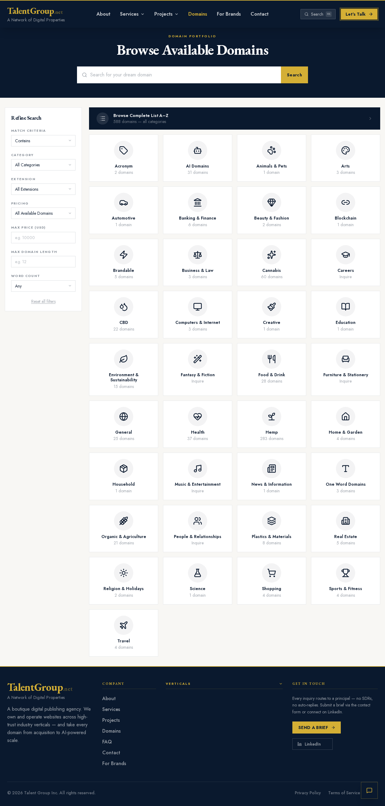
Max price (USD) (28, 227)
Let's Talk (355, 14)
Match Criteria (28, 130)
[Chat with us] (369, 790)
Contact (260, 14)
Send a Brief (313, 727)
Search (294, 75)
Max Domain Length (34, 251)
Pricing (20, 203)
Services (129, 14)
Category (22, 154)
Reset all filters (43, 301)
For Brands (229, 14)
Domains (197, 14)
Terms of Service (344, 793)
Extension (23, 179)
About (103, 14)
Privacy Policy (308, 793)
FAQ (107, 741)
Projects (163, 14)
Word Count (25, 275)
